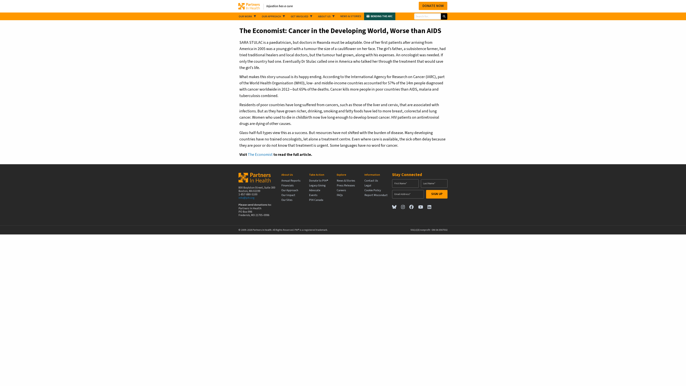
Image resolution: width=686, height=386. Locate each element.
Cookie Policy (372, 190)
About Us (324, 16)
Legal (367, 185)
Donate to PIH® (318, 180)
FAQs (340, 195)
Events (313, 195)
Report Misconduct (376, 195)
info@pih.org (246, 198)
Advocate (314, 190)
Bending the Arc (381, 16)
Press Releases (346, 185)
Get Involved (299, 16)
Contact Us (371, 180)
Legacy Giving (317, 185)
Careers (341, 190)
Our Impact (288, 195)
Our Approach (271, 16)
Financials (287, 185)
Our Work (245, 16)
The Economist (260, 154)
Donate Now (433, 5)
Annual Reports (290, 180)
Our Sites (286, 200)
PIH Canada (316, 200)
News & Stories (350, 16)
